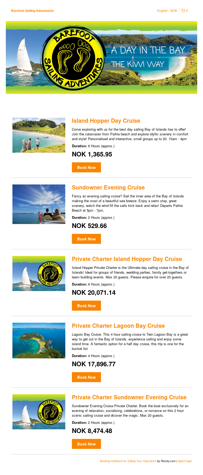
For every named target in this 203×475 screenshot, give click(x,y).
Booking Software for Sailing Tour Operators (128, 461)
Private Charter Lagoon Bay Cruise (118, 325)
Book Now (86, 167)
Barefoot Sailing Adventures (32, 10)
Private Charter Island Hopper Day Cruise (127, 259)
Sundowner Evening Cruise (108, 187)
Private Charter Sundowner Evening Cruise (129, 397)
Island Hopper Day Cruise (106, 120)
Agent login (185, 461)
